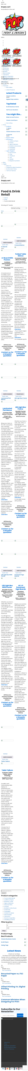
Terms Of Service (11, 170)
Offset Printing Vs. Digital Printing (13, 987)
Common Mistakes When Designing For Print (13, 1000)
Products (8, 126)
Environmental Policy (10, 1047)
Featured (5, 86)
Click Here (4, 499)
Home (4, 84)
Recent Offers (10, 137)
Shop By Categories (8, 57)
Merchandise (6, 73)
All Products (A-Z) (8, 60)
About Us (8, 166)
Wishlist (11, 159)
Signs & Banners (7, 63)
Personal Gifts (8, 905)
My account (12, 152)
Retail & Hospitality (8, 76)
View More (4, 82)
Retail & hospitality (9, 918)
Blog (4, 162)
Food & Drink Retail (9, 898)
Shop (4, 125)
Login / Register (10, 151)
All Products (9, 139)
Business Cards (8, 901)
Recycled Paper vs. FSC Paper (12, 974)
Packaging (6, 70)
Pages (4, 164)
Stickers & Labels (9, 913)
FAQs (5, 1044)
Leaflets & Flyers (7, 61)
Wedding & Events (8, 78)
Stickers (5, 71)
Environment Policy (11, 169)
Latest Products (10, 90)
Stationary (6, 68)
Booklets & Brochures (9, 65)
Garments (6, 74)
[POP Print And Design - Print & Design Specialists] (14, 24)
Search (4, 893)
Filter (4, 931)
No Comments (6, 970)
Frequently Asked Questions (13, 167)
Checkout (12, 156)
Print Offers (9, 123)
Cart (10, 157)
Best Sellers (9, 87)
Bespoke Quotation (8, 79)
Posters (5, 66)
